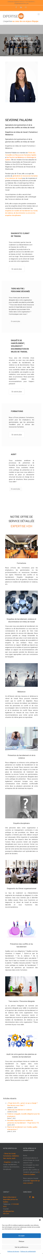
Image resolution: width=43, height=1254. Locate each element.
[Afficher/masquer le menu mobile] (39, 14)
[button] (40, 1220)
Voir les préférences (21, 1247)
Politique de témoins (13, 1251)
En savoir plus (21, 47)
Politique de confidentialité (28, 1251)
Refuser (21, 1241)
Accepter (21, 1236)
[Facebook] (30, 1197)
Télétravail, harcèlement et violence (19, 1110)
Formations (21, 563)
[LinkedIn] (33, 1197)
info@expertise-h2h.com (21, 3)
